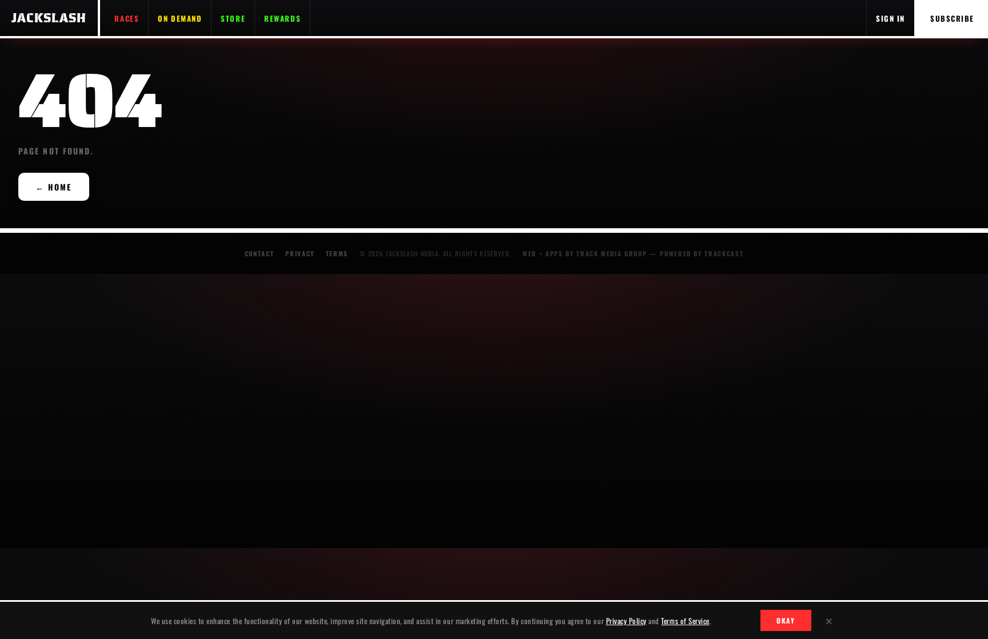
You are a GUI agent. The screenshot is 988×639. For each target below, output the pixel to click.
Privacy (299, 253)
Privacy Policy (626, 620)
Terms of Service (685, 620)
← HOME (53, 187)
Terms (337, 253)
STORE (233, 18)
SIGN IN (890, 18)
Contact (259, 253)
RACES (126, 18)
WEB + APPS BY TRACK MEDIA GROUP (585, 253)
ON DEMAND (180, 18)
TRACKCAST (723, 253)
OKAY (785, 620)
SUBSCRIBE (952, 18)
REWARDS (282, 18)
